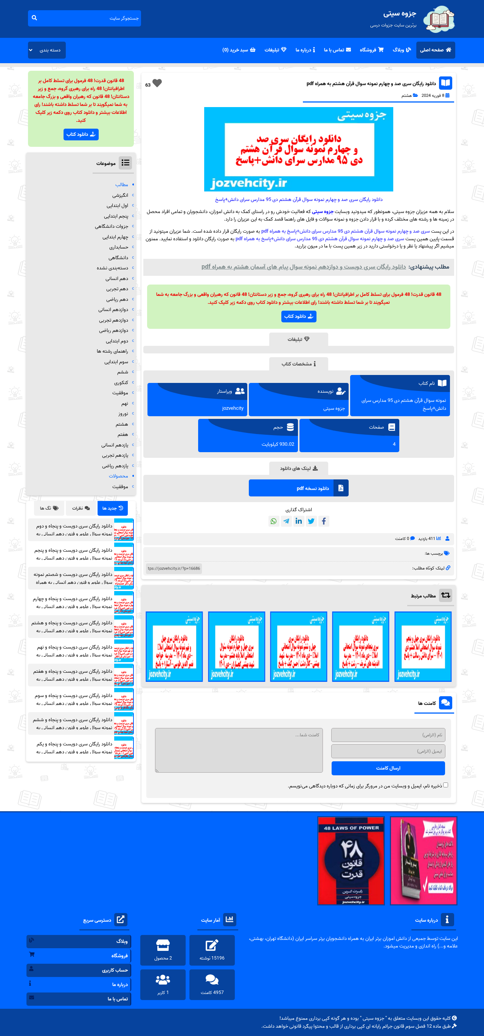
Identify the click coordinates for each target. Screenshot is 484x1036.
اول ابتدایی (117, 206)
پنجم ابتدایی (116, 216)
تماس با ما (334, 50)
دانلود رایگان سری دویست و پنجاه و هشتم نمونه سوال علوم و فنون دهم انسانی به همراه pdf (71, 631)
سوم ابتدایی (116, 362)
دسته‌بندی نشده (112, 268)
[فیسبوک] (323, 521)
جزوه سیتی (323, 212)
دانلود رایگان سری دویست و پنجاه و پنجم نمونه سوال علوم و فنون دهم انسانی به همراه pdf (73, 558)
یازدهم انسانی (114, 445)
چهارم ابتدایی (115, 237)
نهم (124, 404)
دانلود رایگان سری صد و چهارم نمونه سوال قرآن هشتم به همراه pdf (371, 84)
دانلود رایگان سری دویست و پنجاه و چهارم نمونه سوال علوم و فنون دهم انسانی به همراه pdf (72, 607)
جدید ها (109, 508)
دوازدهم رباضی (113, 330)
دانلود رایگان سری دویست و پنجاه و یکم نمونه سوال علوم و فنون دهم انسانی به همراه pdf (74, 752)
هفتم (123, 435)
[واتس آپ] (273, 521)
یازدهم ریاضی (115, 466)
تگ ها (45, 508)
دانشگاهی (118, 258)
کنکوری (121, 383)
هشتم (407, 95)
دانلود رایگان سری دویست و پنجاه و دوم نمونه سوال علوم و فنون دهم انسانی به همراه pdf (74, 534)
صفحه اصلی (432, 50)
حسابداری (118, 247)
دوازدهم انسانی (113, 310)
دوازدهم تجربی (113, 320)
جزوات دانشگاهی (111, 226)
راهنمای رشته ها (112, 351)
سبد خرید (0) (235, 50)
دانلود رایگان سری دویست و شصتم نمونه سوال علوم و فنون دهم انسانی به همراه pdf (73, 582)
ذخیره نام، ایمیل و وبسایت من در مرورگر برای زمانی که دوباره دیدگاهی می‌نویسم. (365, 786)
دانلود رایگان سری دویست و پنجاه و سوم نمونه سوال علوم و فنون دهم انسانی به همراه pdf (73, 704)
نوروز (123, 414)
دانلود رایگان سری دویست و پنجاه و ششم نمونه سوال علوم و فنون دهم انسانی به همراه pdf (72, 728)
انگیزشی (120, 195)
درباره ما (303, 50)
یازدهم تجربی (115, 455)
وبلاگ (398, 50)
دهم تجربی (117, 289)
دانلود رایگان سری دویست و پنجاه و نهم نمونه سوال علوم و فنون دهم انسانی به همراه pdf (74, 655)
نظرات (77, 508)
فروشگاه (368, 50)
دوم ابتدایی (117, 341)
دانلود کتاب (295, 316)
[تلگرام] (286, 521)
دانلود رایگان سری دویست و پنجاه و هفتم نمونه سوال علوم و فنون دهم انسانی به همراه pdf (72, 679)
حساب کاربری (115, 970)
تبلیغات (272, 50)
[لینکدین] (298, 521)
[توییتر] (311, 521)
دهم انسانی (116, 279)
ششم (122, 372)
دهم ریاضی (117, 299)
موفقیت (120, 393)
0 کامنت (402, 538)
